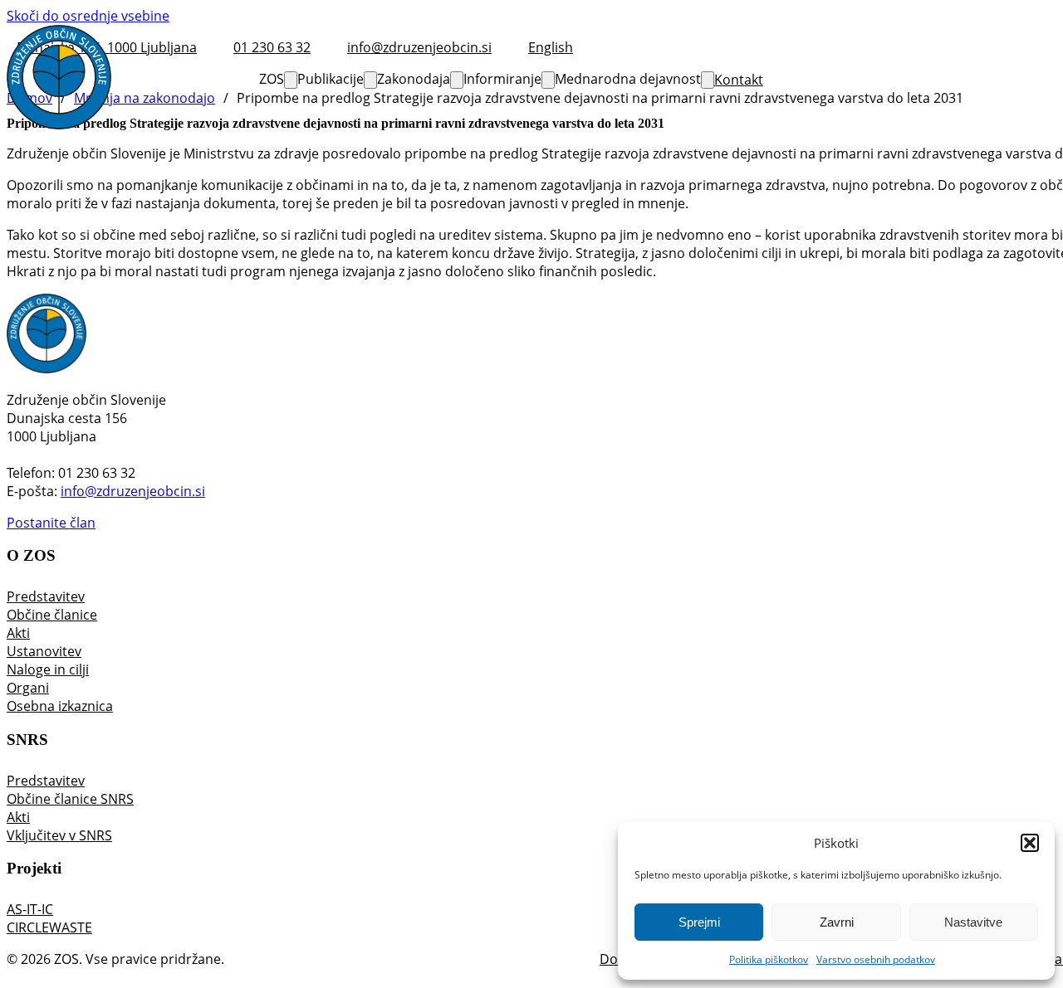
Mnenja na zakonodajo (144, 98)
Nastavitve (973, 922)
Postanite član (51, 522)
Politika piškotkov (768, 959)
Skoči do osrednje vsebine (88, 16)
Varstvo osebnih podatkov (875, 959)
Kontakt (738, 80)
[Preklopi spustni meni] (290, 80)
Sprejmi (699, 922)
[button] (1029, 843)
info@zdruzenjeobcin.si (133, 491)
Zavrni (837, 922)
